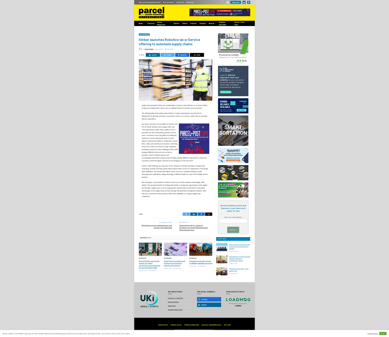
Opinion (176, 23)
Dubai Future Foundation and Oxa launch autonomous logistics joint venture (174, 263)
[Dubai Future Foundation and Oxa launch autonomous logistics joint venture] (175, 249)
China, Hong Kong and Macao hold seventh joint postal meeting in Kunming (239, 246)
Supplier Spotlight (222, 23)
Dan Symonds (149, 49)
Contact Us (180, 2)
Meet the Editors (168, 2)
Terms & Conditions (191, 325)
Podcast (193, 23)
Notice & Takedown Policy (211, 325)
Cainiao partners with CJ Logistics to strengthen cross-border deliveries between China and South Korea (193, 228)
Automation (144, 34)
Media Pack (190, 2)
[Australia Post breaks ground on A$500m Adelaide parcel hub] (200, 249)
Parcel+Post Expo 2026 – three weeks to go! (238, 270)
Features (150, 23)
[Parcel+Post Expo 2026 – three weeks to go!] (221, 271)
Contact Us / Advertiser (175, 298)
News (141, 23)
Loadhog (238, 306)
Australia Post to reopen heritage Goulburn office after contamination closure (239, 259)
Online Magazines (161, 23)
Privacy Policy (176, 325)
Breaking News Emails (175, 310)
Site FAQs (227, 325)
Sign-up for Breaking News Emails (149, 2)
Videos (184, 23)
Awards (211, 23)
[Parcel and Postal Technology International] (151, 12)
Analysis (202, 23)
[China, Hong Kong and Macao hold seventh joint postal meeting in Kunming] (221, 247)
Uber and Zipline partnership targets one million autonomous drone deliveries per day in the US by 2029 (149, 264)
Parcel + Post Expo (240, 23)
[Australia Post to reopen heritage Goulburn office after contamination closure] (221, 259)
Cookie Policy (163, 325)
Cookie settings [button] (372, 333)
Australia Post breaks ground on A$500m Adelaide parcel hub (200, 262)
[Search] (227, 2)
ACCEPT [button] (383, 333)
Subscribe (235, 2)
